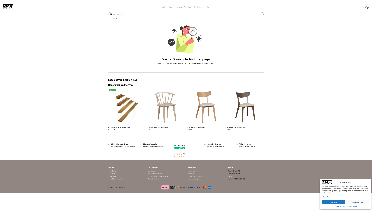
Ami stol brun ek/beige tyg (236, 127)
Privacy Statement (347, 206)
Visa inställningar (357, 202)
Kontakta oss (192, 171)
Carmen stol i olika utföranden (158, 127)
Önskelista (113, 171)
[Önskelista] (141, 91)
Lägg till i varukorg (245, 134)
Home (110, 19)
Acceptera (333, 202)
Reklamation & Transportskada (158, 176)
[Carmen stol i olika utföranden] (166, 106)
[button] (365, 7)
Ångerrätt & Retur (153, 179)
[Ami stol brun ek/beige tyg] (245, 106)
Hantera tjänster (327, 197)
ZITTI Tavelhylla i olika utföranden (119, 127)
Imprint (355, 206)
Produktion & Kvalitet (116, 179)
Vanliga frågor (152, 171)
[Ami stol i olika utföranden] (205, 106)
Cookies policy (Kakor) (195, 176)
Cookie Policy (338, 206)
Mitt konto (113, 173)
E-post (230, 176)
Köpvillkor (191, 173)
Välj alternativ (126, 134)
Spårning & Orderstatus (155, 173)
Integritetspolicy (193, 179)
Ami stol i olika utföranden (196, 127)
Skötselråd (113, 176)
